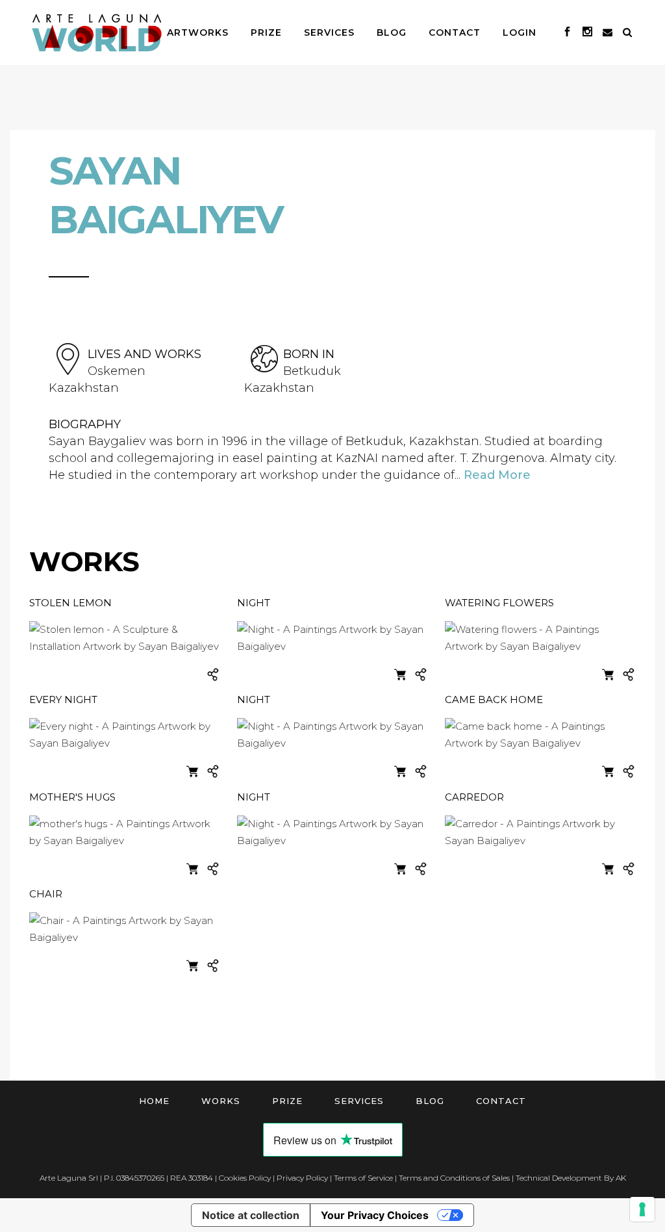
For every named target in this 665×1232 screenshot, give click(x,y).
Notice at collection (250, 1215)
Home (154, 1101)
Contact (501, 1101)
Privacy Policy (302, 1178)
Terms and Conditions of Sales (454, 1178)
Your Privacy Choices (375, 1215)
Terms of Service (363, 1178)
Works (220, 1101)
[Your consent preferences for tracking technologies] (642, 1209)
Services (359, 1101)
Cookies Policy (245, 1178)
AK (621, 1178)
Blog (430, 1101)
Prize (287, 1101)
